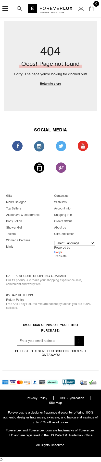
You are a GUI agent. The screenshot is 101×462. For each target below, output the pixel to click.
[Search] (19, 9)
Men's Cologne (16, 202)
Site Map (55, 402)
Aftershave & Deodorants (22, 215)
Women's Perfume (18, 240)
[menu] (5, 9)
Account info (62, 208)
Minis (9, 246)
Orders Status (63, 221)
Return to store (50, 83)
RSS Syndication (72, 398)
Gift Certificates (64, 234)
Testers (11, 234)
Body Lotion (14, 221)
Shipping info (63, 215)
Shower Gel (14, 227)
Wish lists (60, 202)
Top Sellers (13, 208)
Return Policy (15, 300)
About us (60, 227)
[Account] (81, 8)
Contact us (61, 196)
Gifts (9, 196)
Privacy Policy (37, 398)
